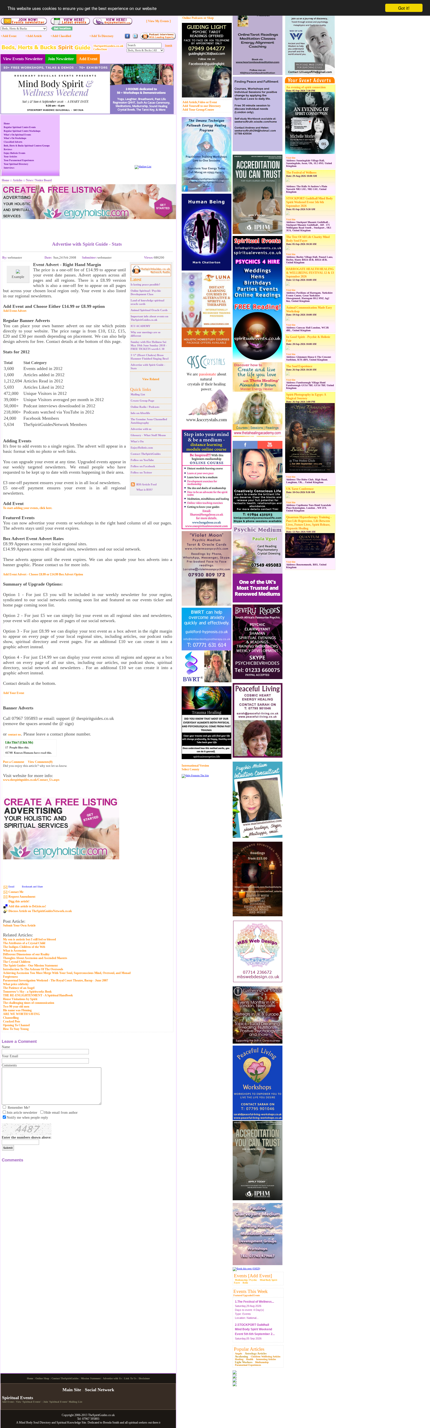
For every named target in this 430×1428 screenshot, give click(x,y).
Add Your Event (13, 693)
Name (6, 1047)
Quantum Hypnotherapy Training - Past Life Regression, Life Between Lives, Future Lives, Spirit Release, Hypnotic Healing (308, 522)
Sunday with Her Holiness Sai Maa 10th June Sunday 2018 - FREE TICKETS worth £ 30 (149, 345)
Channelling (11, 1017)
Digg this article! (18, 901)
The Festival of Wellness (301, 172)
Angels (238, 1353)
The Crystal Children (16, 962)
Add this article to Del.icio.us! (27, 906)
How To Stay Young (16, 1029)
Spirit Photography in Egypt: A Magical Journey (306, 396)
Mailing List (138, 394)
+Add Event (8, 36)
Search (168, 45)
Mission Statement (91, 1419)
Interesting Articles (266, 1359)
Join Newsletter (61, 59)
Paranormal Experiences (248, 1365)
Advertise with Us (112, 1419)
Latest (135, 279)
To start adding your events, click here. (27, 508)
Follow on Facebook (143, 466)
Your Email (10, 1056)
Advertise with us (141, 428)
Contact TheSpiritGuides (146, 453)
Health (249, 1359)
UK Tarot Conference (300, 489)
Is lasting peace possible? (145, 284)
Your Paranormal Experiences (19, 160)
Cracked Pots (11, 1021)
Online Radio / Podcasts (145, 406)
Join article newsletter (22, 1112)
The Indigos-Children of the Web (24, 947)
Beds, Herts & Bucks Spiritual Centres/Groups (27, 145)
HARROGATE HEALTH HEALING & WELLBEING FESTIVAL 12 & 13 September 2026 (310, 272)
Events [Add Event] (253, 1275)
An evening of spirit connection (306, 87)
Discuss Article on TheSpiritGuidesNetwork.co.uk (40, 911)
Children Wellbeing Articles (265, 1356)
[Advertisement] (87, 226)
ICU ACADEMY (140, 325)
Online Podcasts (192, 18)
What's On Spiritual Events (17, 135)
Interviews (9, 168)
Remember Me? (19, 1107)
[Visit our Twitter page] (135, 38)
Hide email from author (61, 1112)
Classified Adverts (13, 142)
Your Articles (10, 156)
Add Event (88, 59)
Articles (17, 180)
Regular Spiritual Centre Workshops (22, 131)
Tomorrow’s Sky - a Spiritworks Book (27, 991)
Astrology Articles (256, 1353)
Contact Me (15, 892)
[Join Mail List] (143, 166)
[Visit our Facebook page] (127, 38)
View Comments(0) (40, 762)
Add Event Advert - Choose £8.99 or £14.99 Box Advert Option (43, 574)
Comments (9, 1065)
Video (201, 102)
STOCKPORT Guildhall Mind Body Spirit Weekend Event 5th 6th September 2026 (309, 202)
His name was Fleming (17, 1010)
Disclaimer (144, 1419)
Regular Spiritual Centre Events (20, 127)
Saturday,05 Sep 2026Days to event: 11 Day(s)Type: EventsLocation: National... (255, 1329)
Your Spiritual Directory (16, 164)
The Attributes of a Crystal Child (24, 943)
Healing (239, 1359)
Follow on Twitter (141, 472)
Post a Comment (13, 762)
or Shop (209, 18)
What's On (137, 441)
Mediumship (262, 1362)
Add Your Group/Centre (198, 109)
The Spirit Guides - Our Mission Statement (30, 965)
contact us (14, 734)
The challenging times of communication (28, 1003)
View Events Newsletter (23, 59)
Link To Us (130, 1419)
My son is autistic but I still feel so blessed (29, 939)
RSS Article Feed (146, 484)
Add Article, (190, 102)
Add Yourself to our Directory (201, 106)
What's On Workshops (15, 138)
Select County (190, 769)
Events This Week (250, 1291)
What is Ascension (14, 950)
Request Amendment (21, 896)
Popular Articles (249, 1349)
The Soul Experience (299, 366)
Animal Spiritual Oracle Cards (149, 310)
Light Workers (243, 1362)
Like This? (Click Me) (19, 742)
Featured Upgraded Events (246, 1295)
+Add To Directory (101, 36)
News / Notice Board (39, 180)
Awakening (241, 1356)
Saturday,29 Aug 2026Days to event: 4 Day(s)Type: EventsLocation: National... (254, 1302)
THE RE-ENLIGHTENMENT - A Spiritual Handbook (38, 995)
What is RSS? (144, 489)
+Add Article (33, 36)
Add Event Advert (14, 311)
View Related (150, 379)
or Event (211, 102)
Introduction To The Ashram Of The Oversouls (33, 969)
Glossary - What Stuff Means (148, 435)
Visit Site (290, 158)
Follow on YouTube (142, 460)
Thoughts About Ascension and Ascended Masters (35, 958)
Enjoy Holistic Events (14, 153)
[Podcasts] (158, 39)
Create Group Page (142, 400)
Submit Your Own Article (19, 925)
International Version (195, 765)
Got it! (404, 8)
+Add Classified (61, 36)
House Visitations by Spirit (20, 999)
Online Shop (42, 1419)
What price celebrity (16, 984)
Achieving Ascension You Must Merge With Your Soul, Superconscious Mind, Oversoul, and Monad (67, 973)
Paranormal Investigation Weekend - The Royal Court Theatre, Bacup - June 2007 (55, 980)
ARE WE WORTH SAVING (21, 1014)
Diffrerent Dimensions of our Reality (26, 954)
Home (7, 123)
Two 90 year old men (16, 1006)
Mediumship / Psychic (246, 1280)
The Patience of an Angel (18, 988)
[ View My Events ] (158, 21)
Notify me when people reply (27, 1117)
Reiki (245, 1283)
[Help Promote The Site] (195, 775)
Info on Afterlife (140, 413)
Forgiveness (10, 976)
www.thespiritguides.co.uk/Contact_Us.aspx (31, 780)
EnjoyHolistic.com (142, 447)
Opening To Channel (16, 1025)
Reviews (8, 149)
